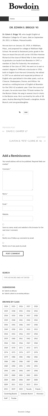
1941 (21, 320)
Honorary (39, 394)
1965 (13, 343)
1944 (6, 325)
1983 (36, 357)
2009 (6, 384)
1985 (13, 361)
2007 (28, 380)
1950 (13, 329)
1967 (28, 343)
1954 (6, 334)
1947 (28, 325)
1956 (21, 334)
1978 (36, 352)
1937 (28, 316)
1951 (21, 329)
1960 (13, 339)
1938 (36, 316)
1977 (28, 352)
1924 (6, 306)
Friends (37, 389)
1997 (28, 371)
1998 (36, 371)
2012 (21, 384)
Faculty (29, 389)
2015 (6, 389)
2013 (28, 384)
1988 (36, 361)
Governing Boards (10, 394)
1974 (6, 352)
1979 (6, 357)
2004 (6, 380)
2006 (21, 380)
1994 (6, 371)
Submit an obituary (11, 291)
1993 (36, 366)
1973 (36, 348)
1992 (28, 366)
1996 (21, 371)
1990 (13, 366)
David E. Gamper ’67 (14, 131)
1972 (28, 348)
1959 (6, 339)
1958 (36, 334)
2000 (13, 375)
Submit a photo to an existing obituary (17, 293)
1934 (6, 316)
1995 (13, 371)
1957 (28, 334)
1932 (28, 311)
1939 (6, 320)
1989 (6, 366)
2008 (36, 380)
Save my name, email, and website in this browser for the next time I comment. (22, 229)
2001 (21, 375)
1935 (13, 316)
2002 (28, 375)
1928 (36, 306)
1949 (6, 329)
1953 (36, 329)
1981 (21, 357)
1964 (6, 343)
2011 (13, 384)
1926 (21, 306)
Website (5, 214)
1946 (21, 325)
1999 (6, 375)
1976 (21, 352)
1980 (13, 357)
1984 (6, 361)
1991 (21, 366)
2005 (13, 380)
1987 (28, 361)
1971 (21, 348)
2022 (21, 389)
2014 (36, 384)
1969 (6, 348)
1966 (21, 343)
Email (4, 204)
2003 (36, 375)
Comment (6, 169)
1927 (28, 306)
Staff (5, 398)
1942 (28, 320)
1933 (36, 311)
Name (5, 194)
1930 (13, 311)
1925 (13, 306)
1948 (36, 325)
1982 (28, 357)
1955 (13, 334)
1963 (36, 339)
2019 (13, 389)
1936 (21, 316)
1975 (13, 352)
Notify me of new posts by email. (14, 246)
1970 (13, 348)
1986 (21, 361)
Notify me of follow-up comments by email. (18, 238)
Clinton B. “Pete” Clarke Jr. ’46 (27, 141)
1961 (21, 339)
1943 (36, 320)
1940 (13, 320)
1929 (6, 311)
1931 (21, 311)
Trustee (13, 398)
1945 (25, 112)
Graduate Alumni (27, 394)
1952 (28, 329)
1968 (36, 343)
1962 (28, 339)
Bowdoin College (24, 412)
